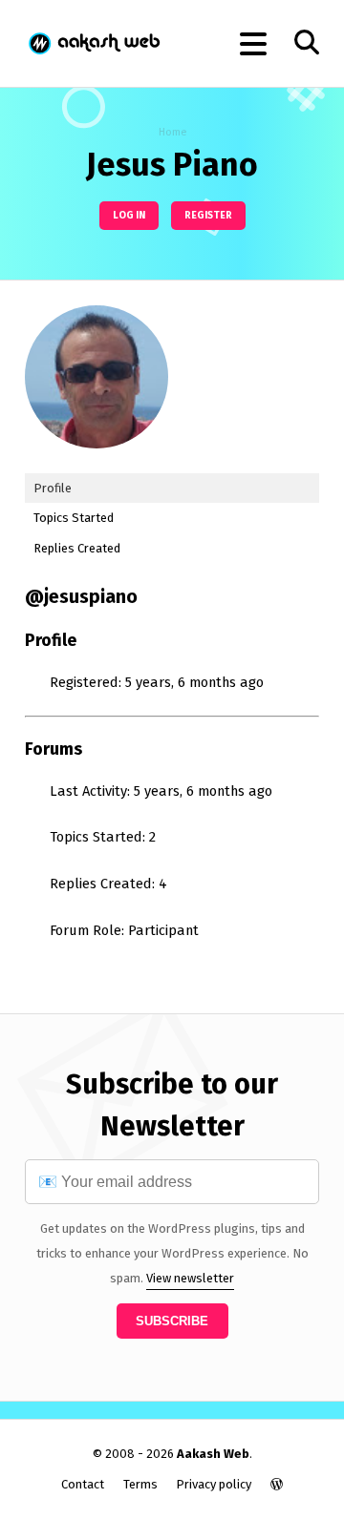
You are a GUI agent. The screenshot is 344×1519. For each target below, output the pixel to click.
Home (172, 132)
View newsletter (190, 1278)
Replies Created (76, 548)
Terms (140, 1484)
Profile (52, 488)
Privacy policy (213, 1484)
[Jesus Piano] (96, 463)
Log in (129, 215)
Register (208, 215)
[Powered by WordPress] (276, 1484)
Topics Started (73, 517)
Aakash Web (93, 43)
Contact (82, 1484)
